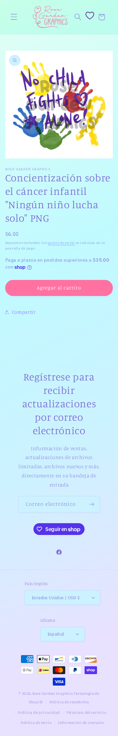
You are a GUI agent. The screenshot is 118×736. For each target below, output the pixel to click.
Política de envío (36, 722)
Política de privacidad (39, 712)
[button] (13, 17)
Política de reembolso (69, 702)
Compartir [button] (24, 312)
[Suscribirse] (91, 504)
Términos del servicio (86, 712)
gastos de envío (61, 243)
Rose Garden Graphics (52, 693)
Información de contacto (81, 722)
